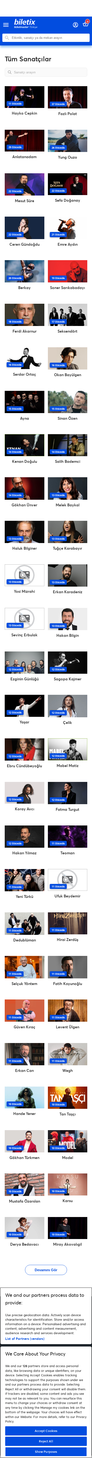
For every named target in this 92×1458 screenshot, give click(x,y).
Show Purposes (46, 1451)
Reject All (46, 1441)
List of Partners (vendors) (24, 1338)
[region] (46, 1372)
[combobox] (49, 37)
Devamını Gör (46, 1270)
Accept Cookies (46, 1431)
